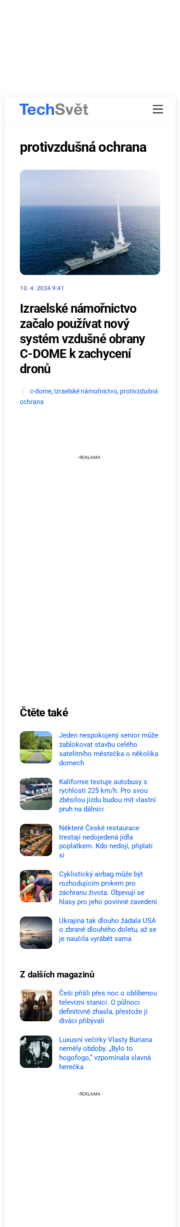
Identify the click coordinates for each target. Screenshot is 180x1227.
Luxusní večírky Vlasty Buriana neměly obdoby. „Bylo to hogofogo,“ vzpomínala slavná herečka (105, 1053)
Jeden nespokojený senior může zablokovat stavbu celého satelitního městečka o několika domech (108, 749)
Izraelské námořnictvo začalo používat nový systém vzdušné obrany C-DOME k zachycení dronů (82, 338)
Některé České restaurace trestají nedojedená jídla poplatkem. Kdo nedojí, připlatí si (106, 841)
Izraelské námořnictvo (85, 391)
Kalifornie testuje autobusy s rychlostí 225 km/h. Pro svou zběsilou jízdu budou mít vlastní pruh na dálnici (107, 795)
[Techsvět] (54, 109)
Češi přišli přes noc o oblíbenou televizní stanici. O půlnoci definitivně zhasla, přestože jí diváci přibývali (108, 1006)
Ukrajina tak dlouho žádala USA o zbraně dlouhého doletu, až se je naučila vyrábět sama (107, 930)
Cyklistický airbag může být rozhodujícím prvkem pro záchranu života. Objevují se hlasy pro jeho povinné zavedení (108, 887)
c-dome (40, 391)
